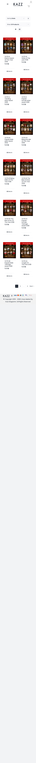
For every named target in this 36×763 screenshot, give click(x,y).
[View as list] (20, 29)
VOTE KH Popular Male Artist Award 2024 (9, 140)
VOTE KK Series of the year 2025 (26, 58)
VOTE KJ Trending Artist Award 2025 (9, 99)
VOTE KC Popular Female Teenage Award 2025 (25, 222)
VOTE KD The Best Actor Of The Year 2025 (9, 220)
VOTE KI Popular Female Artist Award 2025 (26, 99)
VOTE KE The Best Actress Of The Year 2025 (26, 180)
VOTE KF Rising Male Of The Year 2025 (9, 180)
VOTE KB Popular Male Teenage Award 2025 (9, 263)
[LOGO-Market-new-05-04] (18, 3)
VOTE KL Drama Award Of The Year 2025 (9, 59)
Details (10, 71)
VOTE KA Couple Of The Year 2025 (26, 263)
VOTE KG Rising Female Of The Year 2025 (26, 140)
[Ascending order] (28, 18)
